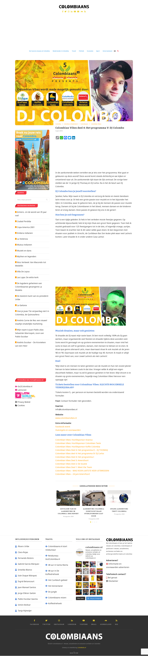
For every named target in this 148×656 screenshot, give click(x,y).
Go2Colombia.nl (25, 386)
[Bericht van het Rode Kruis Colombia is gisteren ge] (93, 564)
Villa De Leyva (23, 271)
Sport (98, 51)
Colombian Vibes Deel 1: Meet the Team (73, 467)
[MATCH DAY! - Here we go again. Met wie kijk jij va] (79, 592)
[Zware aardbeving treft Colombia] (119, 498)
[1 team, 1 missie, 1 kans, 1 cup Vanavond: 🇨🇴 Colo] (86, 578)
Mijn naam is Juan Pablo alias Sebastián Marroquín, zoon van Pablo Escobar (29, 333)
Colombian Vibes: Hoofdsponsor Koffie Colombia (77, 446)
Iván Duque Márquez (27, 575)
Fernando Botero (26, 558)
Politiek (81, 51)
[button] (143, 3)
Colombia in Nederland (71, 124)
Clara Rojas (23, 552)
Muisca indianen (24, 244)
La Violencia (22, 239)
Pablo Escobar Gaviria (28, 599)
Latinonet (21, 390)
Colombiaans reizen (57, 597)
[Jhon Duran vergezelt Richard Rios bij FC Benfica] (93, 571)
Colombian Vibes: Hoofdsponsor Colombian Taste (78, 443)
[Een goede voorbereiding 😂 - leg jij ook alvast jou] (100, 585)
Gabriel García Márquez (28, 564)
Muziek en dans (24, 250)
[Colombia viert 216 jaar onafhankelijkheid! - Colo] (100, 571)
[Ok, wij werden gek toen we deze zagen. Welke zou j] (93, 578)
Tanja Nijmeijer (25, 610)
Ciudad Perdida (24, 221)
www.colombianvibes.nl (66, 418)
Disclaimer (113, 581)
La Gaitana (22, 305)
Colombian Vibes (96, 124)
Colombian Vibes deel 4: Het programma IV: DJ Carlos (79, 453)
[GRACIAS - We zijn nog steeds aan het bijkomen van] (93, 592)
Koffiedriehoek (55, 603)
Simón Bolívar (24, 605)
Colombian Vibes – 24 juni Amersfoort (72, 474)
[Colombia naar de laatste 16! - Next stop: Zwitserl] (79, 585)
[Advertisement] (74, 33)
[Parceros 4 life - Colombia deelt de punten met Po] (100, 592)
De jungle (52, 591)
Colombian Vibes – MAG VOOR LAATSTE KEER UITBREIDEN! (82, 470)
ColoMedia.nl (82, 647)
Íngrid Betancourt (26, 581)
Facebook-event (62, 426)
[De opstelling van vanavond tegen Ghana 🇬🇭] (86, 585)
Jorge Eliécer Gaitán (27, 593)
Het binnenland (55, 586)
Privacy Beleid (24, 402)
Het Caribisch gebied (57, 580)
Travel (74, 51)
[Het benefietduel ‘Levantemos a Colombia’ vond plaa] (79, 564)
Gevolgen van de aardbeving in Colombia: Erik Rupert (68, 511)
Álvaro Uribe (23, 546)
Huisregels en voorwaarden (68, 430)
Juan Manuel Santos (27, 587)
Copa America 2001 (26, 227)
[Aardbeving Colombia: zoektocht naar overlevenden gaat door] (93, 498)
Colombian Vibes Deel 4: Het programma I (74, 457)
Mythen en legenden (26, 256)
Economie (90, 51)
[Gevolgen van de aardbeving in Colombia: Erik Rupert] (68, 498)
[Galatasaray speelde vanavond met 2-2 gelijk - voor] (86, 564)
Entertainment (107, 51)
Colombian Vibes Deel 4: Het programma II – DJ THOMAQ (81, 450)
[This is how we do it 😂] (100, 578)
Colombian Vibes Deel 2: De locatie (71, 464)
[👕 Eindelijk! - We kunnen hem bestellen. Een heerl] (86, 571)
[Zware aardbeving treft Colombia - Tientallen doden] (100, 564)
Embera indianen (25, 233)
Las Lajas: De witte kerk (27, 277)
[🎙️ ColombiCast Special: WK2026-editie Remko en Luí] (93, 585)
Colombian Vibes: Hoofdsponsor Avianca (74, 440)
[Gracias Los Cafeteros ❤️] (79, 578)
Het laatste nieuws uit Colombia (39, 51)
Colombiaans (84, 124)
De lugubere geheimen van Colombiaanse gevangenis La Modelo (28, 286)
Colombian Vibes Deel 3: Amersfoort (71, 460)
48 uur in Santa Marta (58, 565)
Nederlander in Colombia (61, 51)
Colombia (58, 124)
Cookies (21, 405)
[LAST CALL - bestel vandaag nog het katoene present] (79, 571)
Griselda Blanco (25, 569)
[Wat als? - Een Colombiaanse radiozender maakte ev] (86, 592)
